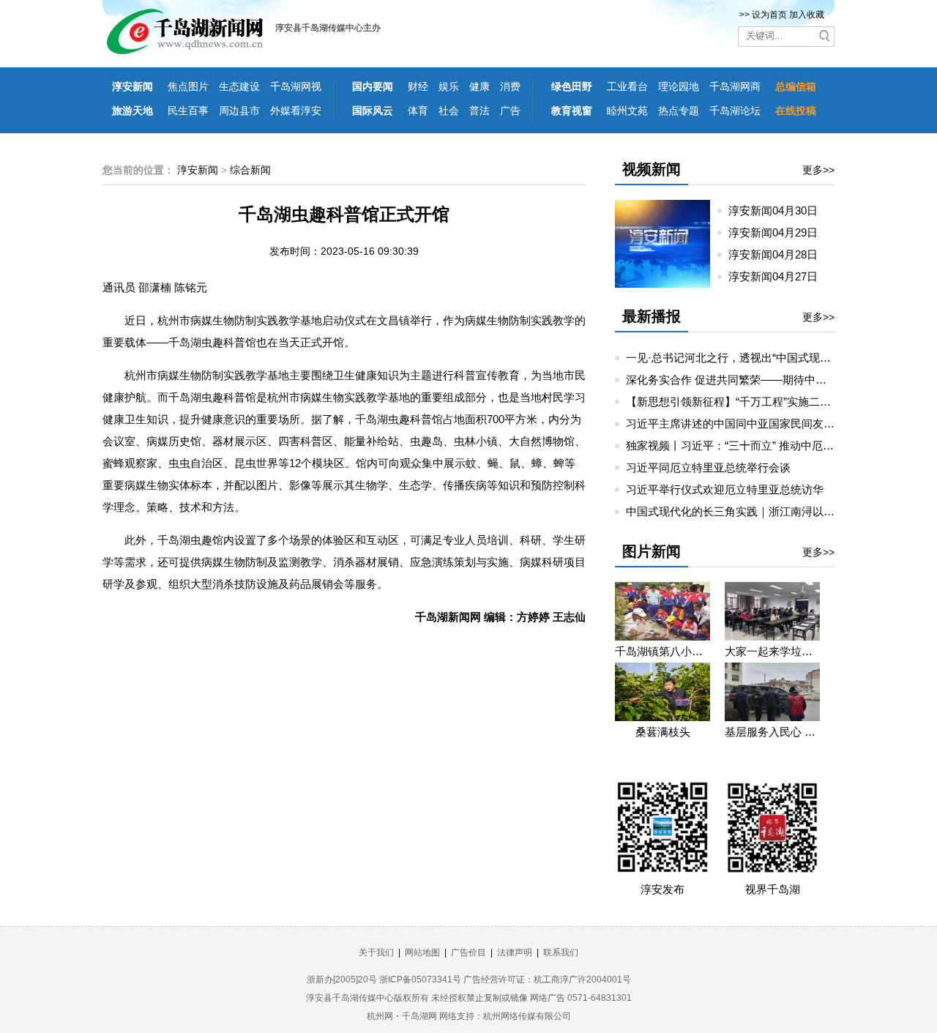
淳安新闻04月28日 (778, 254)
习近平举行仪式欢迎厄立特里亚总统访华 (725, 489)
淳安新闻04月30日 (778, 210)
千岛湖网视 (295, 86)
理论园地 (678, 86)
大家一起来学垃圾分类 (772, 651)
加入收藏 (806, 15)
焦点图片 (188, 86)
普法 (479, 110)
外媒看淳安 (295, 110)
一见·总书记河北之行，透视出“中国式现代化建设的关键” (763, 357)
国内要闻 (372, 86)
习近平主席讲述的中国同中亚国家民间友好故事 (741, 423)
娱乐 (448, 86)
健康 (479, 86)
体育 (418, 110)
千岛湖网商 (735, 86)
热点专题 (678, 110)
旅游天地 (132, 110)
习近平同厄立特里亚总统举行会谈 (708, 467)
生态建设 (239, 86)
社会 (448, 110)
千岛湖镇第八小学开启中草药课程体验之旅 (662, 651)
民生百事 (188, 110)
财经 (418, 86)
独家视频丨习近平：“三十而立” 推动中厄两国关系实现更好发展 (779, 445)
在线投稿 (795, 110)
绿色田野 (571, 86)
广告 (510, 110)
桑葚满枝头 (662, 732)
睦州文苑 (627, 110)
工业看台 (627, 86)
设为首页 (769, 15)
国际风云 (372, 110)
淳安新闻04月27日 (778, 276)
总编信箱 (795, 86)
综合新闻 (250, 170)
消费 (510, 86)
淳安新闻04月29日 (778, 232)
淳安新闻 (132, 86)
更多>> (818, 170)
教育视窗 (571, 110)
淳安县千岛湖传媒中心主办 (328, 28)
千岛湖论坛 (735, 110)
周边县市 (239, 110)
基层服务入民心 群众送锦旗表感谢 (772, 732)
